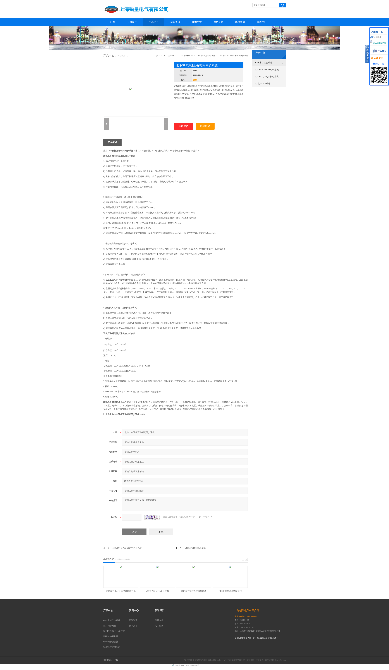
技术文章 (197, 22)
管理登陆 (250, 660)
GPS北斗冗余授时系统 (268, 76)
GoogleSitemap (280, 660)
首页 (160, 56)
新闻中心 (134, 610)
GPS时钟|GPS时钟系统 (268, 69)
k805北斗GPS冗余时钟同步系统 (127, 548)
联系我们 (261, 22)
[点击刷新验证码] (152, 517)
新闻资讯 (175, 22)
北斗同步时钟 (109, 626)
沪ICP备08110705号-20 (236, 660)
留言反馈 (218, 22)
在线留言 (376, 58)
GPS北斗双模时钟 (263, 62)
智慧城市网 (269, 660)
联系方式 (159, 620)
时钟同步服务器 (110, 642)
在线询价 (183, 126)
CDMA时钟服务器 (111, 647)
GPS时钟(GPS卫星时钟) (114, 631)
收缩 (367, 54)
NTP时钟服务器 (110, 636)
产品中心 (153, 22)
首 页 (112, 22)
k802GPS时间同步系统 (195, 548)
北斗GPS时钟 (264, 83)
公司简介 (132, 22)
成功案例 (240, 22)
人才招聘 (159, 626)
